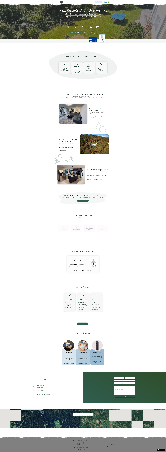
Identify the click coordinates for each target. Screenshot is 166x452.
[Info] (108, 446)
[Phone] (75, 449)
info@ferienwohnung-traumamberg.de (45, 394)
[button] (73, 114)
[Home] (75, 444)
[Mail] (75, 447)
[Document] (108, 444)
